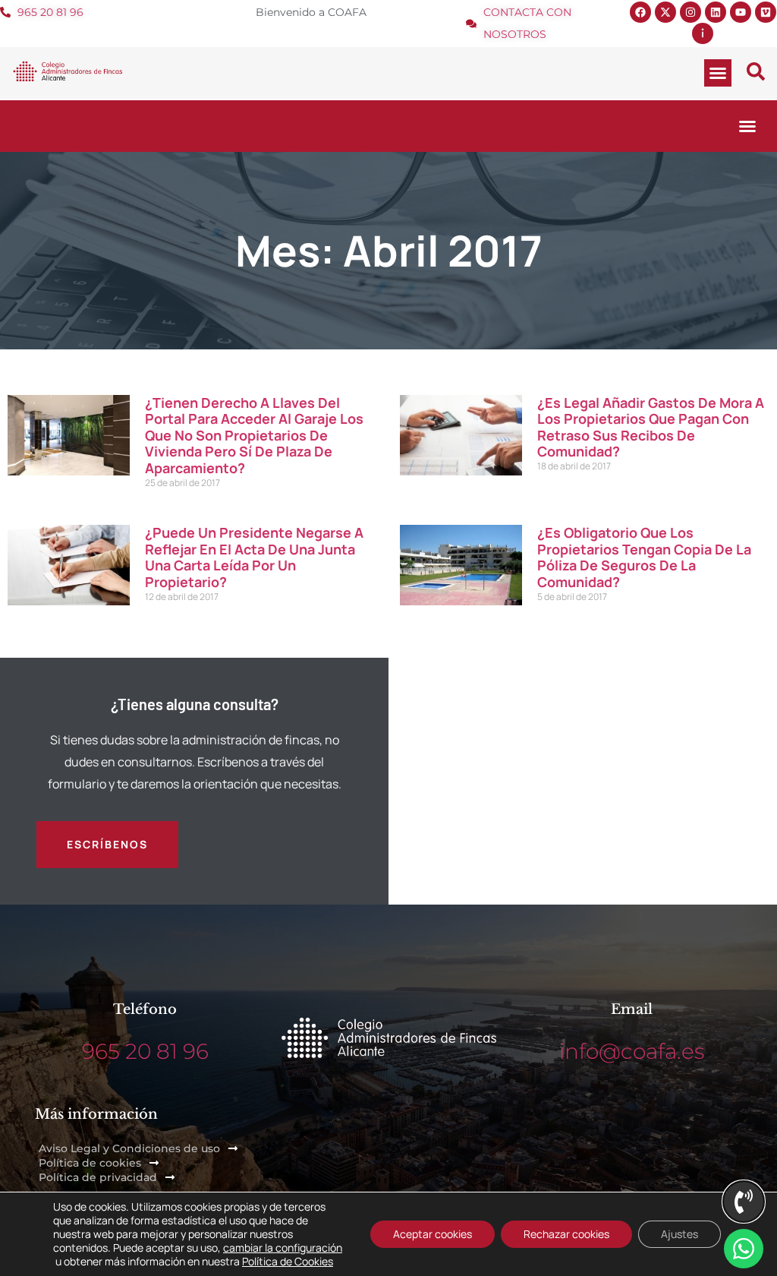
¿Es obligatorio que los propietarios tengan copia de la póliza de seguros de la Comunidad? (644, 557)
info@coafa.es (631, 1051)
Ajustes (679, 1234)
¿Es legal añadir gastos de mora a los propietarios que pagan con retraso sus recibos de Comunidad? (650, 427)
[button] (717, 73)
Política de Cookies (287, 1261)
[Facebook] (640, 12)
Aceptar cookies (432, 1234)
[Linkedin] (715, 12)
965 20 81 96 (145, 1051)
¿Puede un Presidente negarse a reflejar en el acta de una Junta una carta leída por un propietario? (254, 557)
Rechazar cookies (566, 1234)
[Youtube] (740, 12)
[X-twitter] (665, 12)
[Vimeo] (765, 12)
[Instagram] (690, 12)
